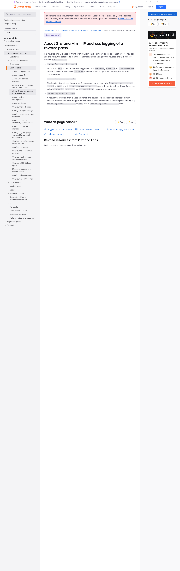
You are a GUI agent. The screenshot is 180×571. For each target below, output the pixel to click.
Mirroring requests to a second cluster (21, 170)
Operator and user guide (79, 30)
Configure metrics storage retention (23, 115)
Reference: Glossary (18, 214)
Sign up (161, 7)
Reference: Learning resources (22, 218)
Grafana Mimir (63, 30)
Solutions (55, 7)
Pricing (67, 7)
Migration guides (14, 222)
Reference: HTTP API (18, 211)
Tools (12, 203)
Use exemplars (16, 182)
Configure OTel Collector (22, 179)
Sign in (150, 7)
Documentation (49, 30)
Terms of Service (38, 2)
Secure (12, 190)
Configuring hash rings (21, 107)
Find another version (12, 41)
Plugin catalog (10, 24)
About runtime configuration (18, 98)
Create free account (162, 83)
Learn (92, 7)
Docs (102, 7)
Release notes (13, 49)
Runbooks (14, 207)
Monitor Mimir (15, 186)
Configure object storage (22, 110)
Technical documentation (14, 20)
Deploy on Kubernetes (19, 60)
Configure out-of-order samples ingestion (22, 158)
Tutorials (10, 225)
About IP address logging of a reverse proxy (22, 92)
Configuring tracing (20, 147)
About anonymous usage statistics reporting (22, 86)
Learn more (113, 2)
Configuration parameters (22, 175)
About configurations (21, 71)
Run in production (17, 193)
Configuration (96, 30)
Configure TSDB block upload (21, 164)
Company (111, 7)
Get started (14, 57)
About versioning (19, 103)
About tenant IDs (19, 75)
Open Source (79, 7)
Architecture (15, 64)
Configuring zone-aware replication (22, 152)
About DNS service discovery (20, 80)
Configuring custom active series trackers (23, 142)
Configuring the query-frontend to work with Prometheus (21, 134)
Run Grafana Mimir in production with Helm (18, 198)
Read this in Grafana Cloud (161, 14)
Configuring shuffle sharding (20, 127)
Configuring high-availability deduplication (22, 121)
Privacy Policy (53, 2)
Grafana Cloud (40, 7)
